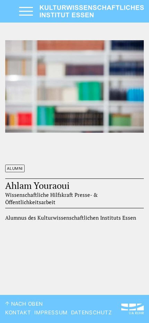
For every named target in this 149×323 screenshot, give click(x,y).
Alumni (15, 168)
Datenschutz (91, 312)
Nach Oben (26, 304)
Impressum (51, 312)
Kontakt (18, 312)
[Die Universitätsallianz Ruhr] (132, 309)
